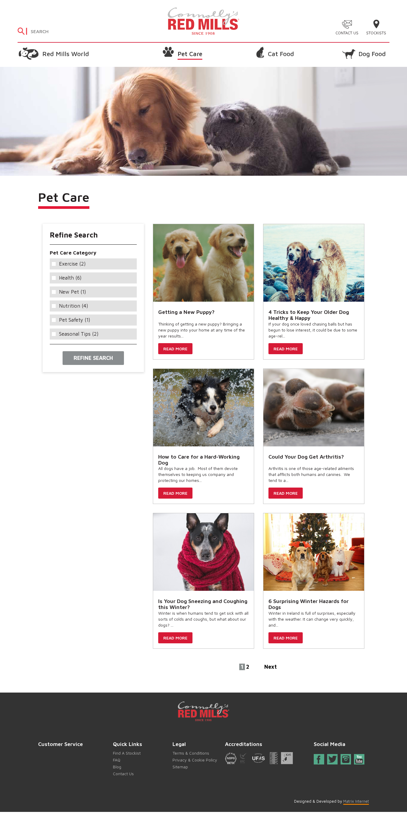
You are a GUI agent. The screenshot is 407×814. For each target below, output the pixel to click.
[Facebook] (319, 760)
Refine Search (93, 358)
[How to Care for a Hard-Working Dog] (203, 407)
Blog (117, 766)
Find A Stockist (127, 753)
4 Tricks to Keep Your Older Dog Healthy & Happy (308, 315)
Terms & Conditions (191, 753)
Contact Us (346, 32)
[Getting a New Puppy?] (203, 263)
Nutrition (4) (73, 306)
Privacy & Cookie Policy (195, 759)
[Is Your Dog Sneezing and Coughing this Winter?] (203, 552)
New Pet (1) (72, 292)
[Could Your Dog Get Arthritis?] (313, 407)
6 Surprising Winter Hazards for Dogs (308, 604)
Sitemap (180, 766)
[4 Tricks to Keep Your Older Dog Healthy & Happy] (313, 263)
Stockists (376, 32)
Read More (175, 348)
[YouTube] (359, 759)
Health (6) (70, 278)
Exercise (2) (72, 264)
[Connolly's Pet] (203, 20)
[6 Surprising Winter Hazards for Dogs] (313, 552)
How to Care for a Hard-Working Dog (199, 460)
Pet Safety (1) (74, 320)
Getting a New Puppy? (186, 312)
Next (270, 667)
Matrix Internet (356, 801)
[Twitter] (333, 759)
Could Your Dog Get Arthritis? (306, 457)
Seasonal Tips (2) (79, 334)
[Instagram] (345, 759)
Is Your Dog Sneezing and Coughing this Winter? (202, 604)
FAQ (116, 759)
